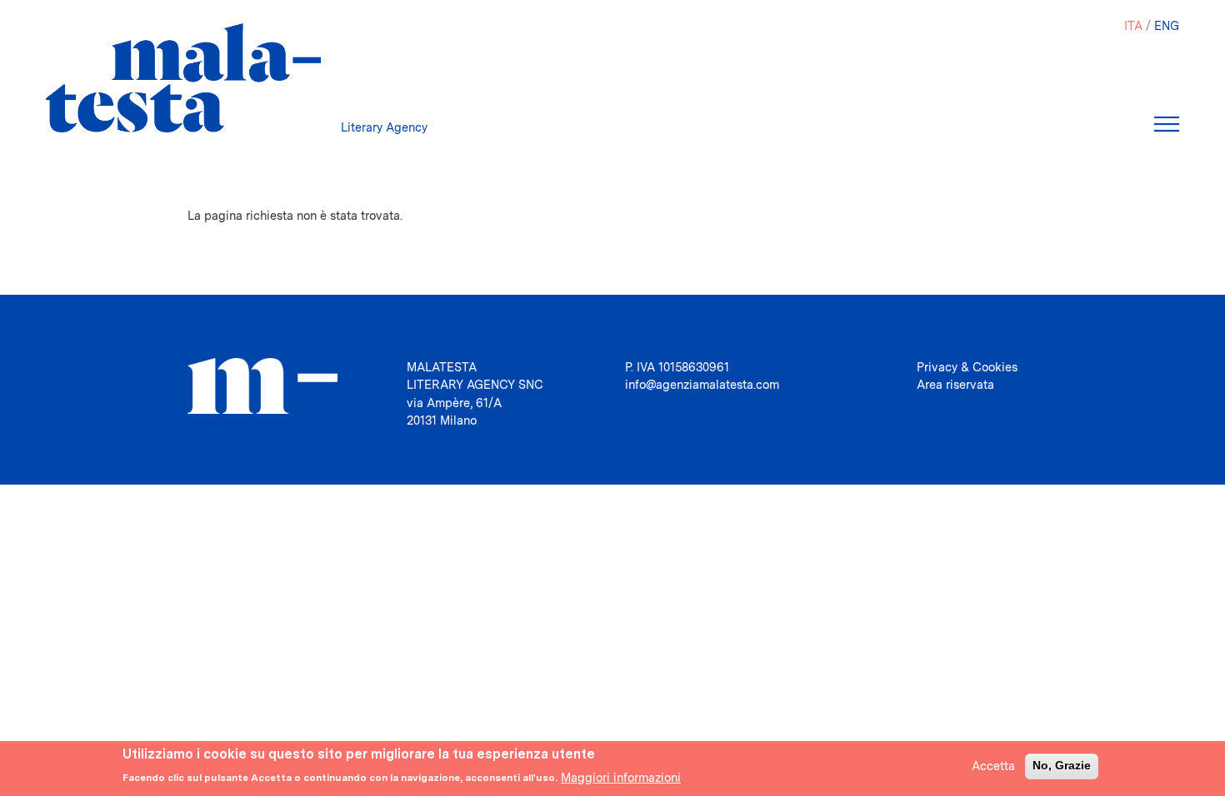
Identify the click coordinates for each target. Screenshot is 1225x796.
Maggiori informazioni (621, 776)
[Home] (183, 78)
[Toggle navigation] (1166, 124)
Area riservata (955, 384)
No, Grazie (1061, 765)
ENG (1166, 25)
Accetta (993, 766)
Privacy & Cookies (967, 367)
